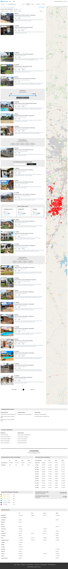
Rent (10, 1)
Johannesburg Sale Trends (58, 1)
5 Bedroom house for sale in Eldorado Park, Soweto (29, 236)
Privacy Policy (36, 564)
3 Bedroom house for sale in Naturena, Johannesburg (29, 307)
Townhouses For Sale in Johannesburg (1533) (42, 416)
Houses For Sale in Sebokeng (5, 440)
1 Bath (15, 261)
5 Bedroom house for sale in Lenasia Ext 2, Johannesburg (29, 18)
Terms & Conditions (29, 564)
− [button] (47, 8)
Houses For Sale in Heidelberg (5, 436)
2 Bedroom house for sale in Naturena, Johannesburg (29, 118)
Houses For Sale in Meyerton (5, 442)
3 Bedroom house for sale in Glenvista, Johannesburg (29, 356)
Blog (15, 564)
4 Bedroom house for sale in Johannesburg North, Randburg (29, 106)
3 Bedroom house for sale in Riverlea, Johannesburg (29, 295)
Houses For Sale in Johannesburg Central (24, 434)
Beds (32, 4)
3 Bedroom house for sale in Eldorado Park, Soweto (29, 185)
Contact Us (23, 564)
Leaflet (58, 6)
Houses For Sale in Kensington (22, 438)
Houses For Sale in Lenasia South (23, 436)
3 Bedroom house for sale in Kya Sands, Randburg (29, 30)
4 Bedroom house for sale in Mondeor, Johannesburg (29, 331)
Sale (14, 1)
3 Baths (25, 261)
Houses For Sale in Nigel (4, 434)
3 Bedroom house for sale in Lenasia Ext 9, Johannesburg (29, 81)
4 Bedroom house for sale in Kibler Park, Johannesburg (29, 270)
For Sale (3, 4)
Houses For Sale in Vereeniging (5, 438)
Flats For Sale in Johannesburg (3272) (40, 414)
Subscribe (31, 164)
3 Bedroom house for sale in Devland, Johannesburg (29, 319)
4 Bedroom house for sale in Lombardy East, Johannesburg (29, 282)
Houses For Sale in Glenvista (22, 440)
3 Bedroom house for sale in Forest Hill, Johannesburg (29, 224)
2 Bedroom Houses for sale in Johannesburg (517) (8, 414)
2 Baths (20, 261)
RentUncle (4, 1)
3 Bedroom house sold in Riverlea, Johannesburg (29, 380)
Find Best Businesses (52, 564)
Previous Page (13, 389)
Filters (43, 4)
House (28, 4)
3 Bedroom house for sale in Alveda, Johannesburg (29, 57)
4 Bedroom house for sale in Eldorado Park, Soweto (29, 152)
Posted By (37, 4)
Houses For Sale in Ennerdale (22, 442)
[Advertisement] (23, 44)
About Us (18, 564)
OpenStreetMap (62, 6)
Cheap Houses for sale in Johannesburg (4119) (25, 414)
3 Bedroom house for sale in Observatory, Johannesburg (29, 248)
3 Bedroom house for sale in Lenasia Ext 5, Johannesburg (29, 197)
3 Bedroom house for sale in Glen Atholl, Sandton (29, 69)
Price (23, 4)
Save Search (42, 7)
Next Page (32, 389)
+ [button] (47, 7)
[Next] (13, 18)
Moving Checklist (44, 564)
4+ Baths (30, 261)
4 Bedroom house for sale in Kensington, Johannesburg (29, 131)
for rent (20, 9)
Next (43, 212)
